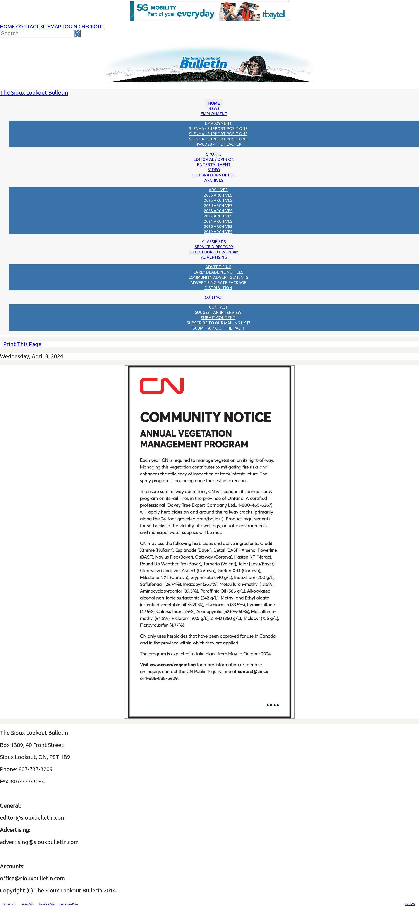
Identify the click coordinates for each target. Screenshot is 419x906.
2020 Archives (218, 226)
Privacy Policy (27, 904)
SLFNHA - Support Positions (218, 128)
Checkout (91, 26)
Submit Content (218, 317)
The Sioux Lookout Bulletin (34, 92)
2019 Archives (218, 231)
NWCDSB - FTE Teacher (218, 144)
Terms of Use (9, 904)
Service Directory (214, 246)
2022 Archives (218, 216)
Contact (27, 26)
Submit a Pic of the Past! (218, 328)
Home (7, 26)
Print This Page (22, 344)
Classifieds (214, 241)
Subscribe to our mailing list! (218, 323)
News (214, 108)
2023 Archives (218, 211)
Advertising (214, 257)
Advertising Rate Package (218, 282)
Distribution (218, 287)
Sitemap (50, 26)
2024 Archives (218, 205)
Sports (214, 154)
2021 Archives (218, 221)
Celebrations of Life (214, 175)
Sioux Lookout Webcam (214, 252)
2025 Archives (218, 200)
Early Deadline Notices (218, 272)
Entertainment (214, 164)
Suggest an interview (218, 312)
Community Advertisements (218, 277)
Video (214, 170)
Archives (213, 180)
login (69, 26)
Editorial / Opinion (213, 159)
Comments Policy (69, 904)
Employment (214, 113)
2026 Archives (218, 195)
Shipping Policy (47, 904)
